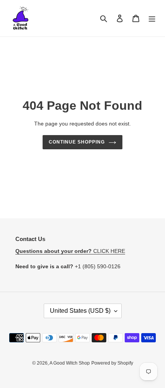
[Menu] (152, 18)
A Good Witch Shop (70, 363)
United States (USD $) (80, 310)
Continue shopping (77, 142)
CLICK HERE (70, 251)
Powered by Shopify (112, 363)
